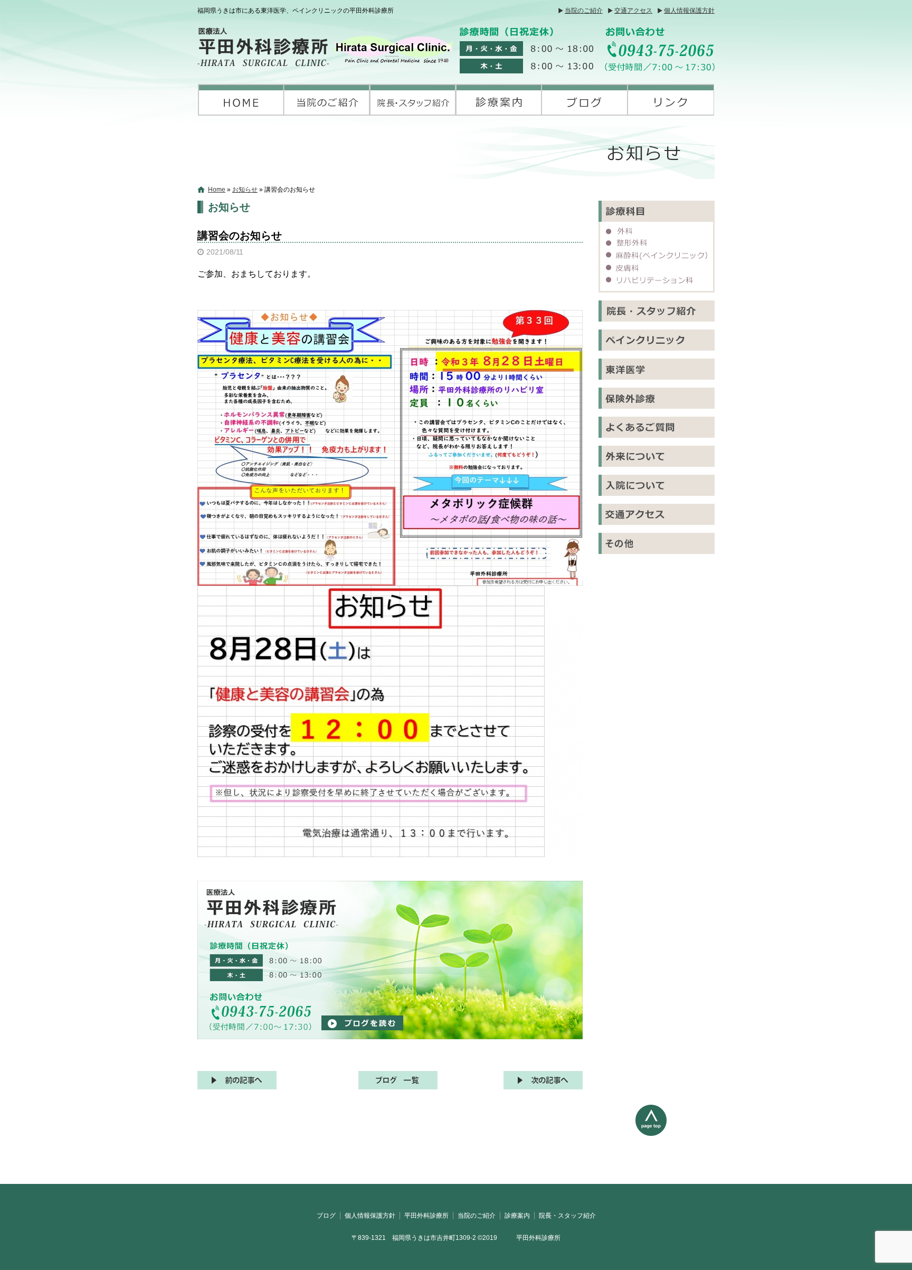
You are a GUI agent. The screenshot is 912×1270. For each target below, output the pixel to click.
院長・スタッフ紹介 (413, 100)
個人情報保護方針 (689, 10)
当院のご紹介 (584, 10)
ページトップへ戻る (675, 1144)
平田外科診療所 (241, 100)
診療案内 (499, 100)
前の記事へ (237, 1080)
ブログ (585, 100)
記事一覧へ (398, 1080)
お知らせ (245, 189)
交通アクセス (633, 10)
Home (216, 189)
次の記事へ (543, 1080)
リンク (671, 100)
